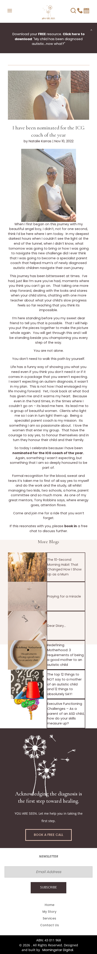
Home (49, 905)
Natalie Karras (40, 141)
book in (70, 526)
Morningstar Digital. (58, 950)
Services (49, 919)
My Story (49, 912)
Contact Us (49, 925)
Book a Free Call (48, 834)
